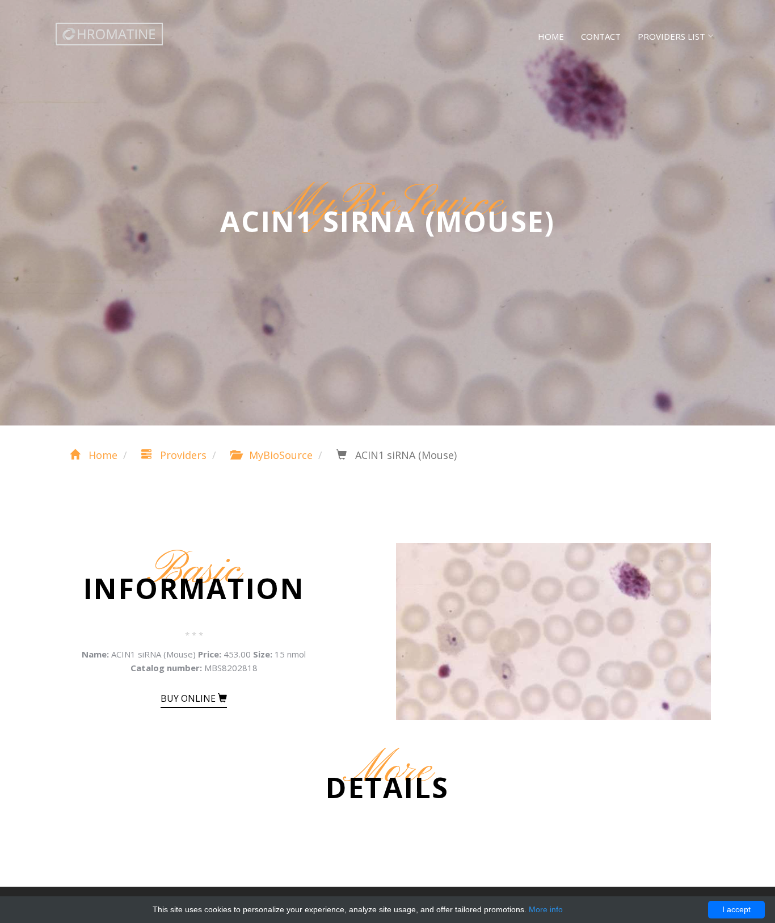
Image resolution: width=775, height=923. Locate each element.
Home (551, 36)
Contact (601, 36)
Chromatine (109, 34)
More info (546, 909)
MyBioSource (279, 455)
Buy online (189, 698)
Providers (182, 455)
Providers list (671, 36)
